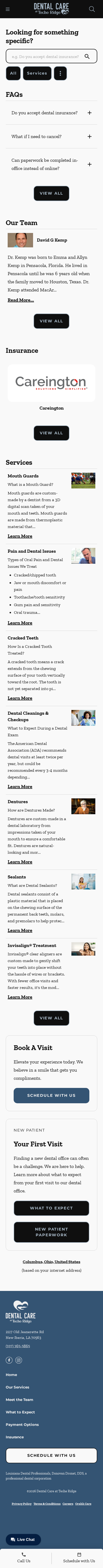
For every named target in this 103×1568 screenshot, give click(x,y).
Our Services (17, 1387)
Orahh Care (83, 1503)
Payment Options (22, 1424)
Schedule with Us (51, 1095)
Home (11, 1374)
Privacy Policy (22, 1503)
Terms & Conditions (47, 1503)
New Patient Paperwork (51, 1232)
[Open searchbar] (92, 9)
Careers (68, 1503)
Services (37, 73)
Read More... (21, 300)
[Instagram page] (18, 1360)
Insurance (15, 1437)
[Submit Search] (87, 56)
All (13, 73)
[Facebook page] (9, 1360)
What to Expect (51, 1208)
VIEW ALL (51, 193)
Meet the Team (19, 1399)
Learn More (20, 536)
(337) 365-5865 (18, 1346)
